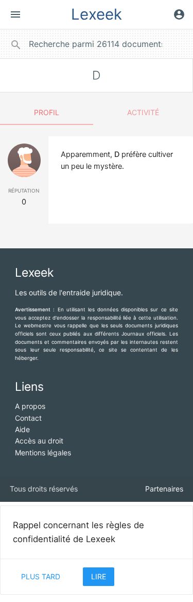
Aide (22, 429)
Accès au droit (39, 440)
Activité (143, 112)
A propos (30, 406)
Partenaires (164, 488)
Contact (28, 418)
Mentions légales (43, 452)
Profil (46, 112)
